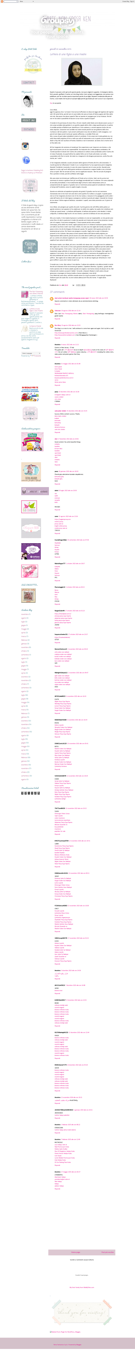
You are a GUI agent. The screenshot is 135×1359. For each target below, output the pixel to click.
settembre (25, 655)
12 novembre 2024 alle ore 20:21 (71, 1097)
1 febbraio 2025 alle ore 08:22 (70, 1125)
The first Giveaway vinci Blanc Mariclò (36, 293)
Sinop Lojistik (59, 915)
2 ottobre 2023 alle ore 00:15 (75, 587)
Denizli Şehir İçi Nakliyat (62, 850)
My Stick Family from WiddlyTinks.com (82, 1287)
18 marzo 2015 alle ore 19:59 (98, 298)
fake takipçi (58, 1181)
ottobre (24, 651)
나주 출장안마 (69, 350)
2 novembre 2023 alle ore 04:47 (78, 673)
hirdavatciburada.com (61, 375)
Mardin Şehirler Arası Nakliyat (64, 924)
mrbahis (57, 444)
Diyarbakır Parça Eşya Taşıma (63, 920)
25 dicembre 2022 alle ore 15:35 (77, 411)
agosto (23, 618)
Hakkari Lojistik (59, 948)
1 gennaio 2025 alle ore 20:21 (83, 1110)
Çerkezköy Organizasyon (62, 917)
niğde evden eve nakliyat (62, 684)
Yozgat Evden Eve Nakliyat (63, 710)
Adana (57, 569)
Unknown (58, 311)
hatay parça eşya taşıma (62, 620)
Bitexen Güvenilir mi (61, 825)
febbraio (24, 640)
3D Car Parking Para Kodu (63, 1162)
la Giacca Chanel (35, 326)
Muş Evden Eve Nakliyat (62, 755)
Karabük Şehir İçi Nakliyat (63, 950)
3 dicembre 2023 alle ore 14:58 (71, 970)
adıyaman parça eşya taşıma (63, 618)
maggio (23, 629)
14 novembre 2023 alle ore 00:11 (78, 873)
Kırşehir (57, 550)
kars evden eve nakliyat (62, 661)
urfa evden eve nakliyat (62, 652)
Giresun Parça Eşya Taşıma (63, 734)
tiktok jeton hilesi (60, 382)
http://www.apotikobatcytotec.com (66, 333)
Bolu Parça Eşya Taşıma (62, 792)
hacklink (57, 446)
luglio (23, 622)
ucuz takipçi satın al (61, 1145)
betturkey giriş (59, 477)
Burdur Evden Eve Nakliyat (63, 762)
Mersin (57, 592)
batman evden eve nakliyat (63, 680)
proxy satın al (59, 524)
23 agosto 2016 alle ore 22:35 (70, 325)
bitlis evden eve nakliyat (62, 678)
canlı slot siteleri (60, 429)
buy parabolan (59, 827)
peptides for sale (60, 831)
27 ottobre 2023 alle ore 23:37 (78, 634)
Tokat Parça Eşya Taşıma (62, 864)
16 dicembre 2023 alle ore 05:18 (77, 1065)
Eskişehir (57, 566)
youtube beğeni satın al (62, 1179)
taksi (56, 462)
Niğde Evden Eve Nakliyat (63, 861)
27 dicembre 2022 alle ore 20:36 (68, 439)
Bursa (56, 590)
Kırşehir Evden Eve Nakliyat (63, 857)
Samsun (57, 545)
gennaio (24, 644)
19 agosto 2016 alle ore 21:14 (70, 311)
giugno (23, 625)
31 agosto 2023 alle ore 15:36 (68, 516)
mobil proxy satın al (61, 528)
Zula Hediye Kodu (60, 1160)
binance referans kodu (62, 1010)
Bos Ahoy (58, 325)
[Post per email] (73, 285)
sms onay (58, 399)
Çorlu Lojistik (59, 883)
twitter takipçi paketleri (62, 1115)
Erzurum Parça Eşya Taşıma (63, 961)
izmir (56, 594)
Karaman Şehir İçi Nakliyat (63, 878)
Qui (51, 103)
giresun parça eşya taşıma (63, 622)
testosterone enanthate (62, 820)
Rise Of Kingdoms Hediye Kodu (65, 1151)
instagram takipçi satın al (62, 395)
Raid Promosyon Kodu (62, 1147)
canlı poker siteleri (60, 411)
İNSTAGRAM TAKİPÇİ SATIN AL (64, 373)
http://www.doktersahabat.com (65, 335)
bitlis (56, 502)
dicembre (24, 677)
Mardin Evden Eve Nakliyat (63, 749)
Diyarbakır (58, 543)
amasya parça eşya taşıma (63, 616)
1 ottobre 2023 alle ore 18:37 (75, 563)
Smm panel (58, 367)
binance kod (58, 990)
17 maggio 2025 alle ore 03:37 (70, 1172)
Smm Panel (58, 369)
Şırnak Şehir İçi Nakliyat (62, 781)
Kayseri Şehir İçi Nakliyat (62, 788)
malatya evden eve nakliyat (63, 654)
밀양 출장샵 (88, 350)
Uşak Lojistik (59, 816)
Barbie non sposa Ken (38, 8)
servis (56, 380)
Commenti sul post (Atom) (85, 1260)
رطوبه (57, 976)
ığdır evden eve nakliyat (62, 676)
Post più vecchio (107, 1252)
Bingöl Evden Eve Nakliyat (63, 729)
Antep (57, 547)
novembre (24, 614)
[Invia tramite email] (77, 285)
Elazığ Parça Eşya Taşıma (62, 848)
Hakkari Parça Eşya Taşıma (63, 783)
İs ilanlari (57, 371)
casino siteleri (59, 397)
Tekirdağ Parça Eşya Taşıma (63, 704)
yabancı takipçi (59, 1186)
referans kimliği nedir (61, 1005)
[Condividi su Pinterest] (84, 285)
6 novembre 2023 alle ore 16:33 (76, 696)
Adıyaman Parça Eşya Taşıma (63, 822)
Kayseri (57, 573)
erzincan (57, 498)
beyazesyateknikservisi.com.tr (64, 378)
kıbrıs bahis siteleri (60, 416)
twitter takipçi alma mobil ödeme (65, 1130)
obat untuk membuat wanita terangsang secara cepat (72, 298)
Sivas (56, 571)
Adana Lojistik (59, 952)
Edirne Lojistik (59, 725)
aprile (23, 633)
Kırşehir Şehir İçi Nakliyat (62, 751)
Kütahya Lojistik (60, 760)
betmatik (57, 420)
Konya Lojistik (59, 785)
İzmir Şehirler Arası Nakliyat (63, 887)
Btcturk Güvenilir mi (61, 926)
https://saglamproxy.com (63, 519)
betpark (57, 425)
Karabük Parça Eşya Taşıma (63, 797)
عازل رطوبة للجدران (61, 973)
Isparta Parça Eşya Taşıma (62, 753)
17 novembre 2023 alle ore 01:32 (78, 938)
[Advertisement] (82, 1233)
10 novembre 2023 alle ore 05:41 (77, 743)
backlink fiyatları (60, 853)
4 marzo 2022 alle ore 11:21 (70, 344)
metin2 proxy (59, 522)
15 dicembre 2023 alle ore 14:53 (76, 1000)
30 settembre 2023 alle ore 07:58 (78, 540)
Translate (37, 356)
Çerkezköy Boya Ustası (62, 913)
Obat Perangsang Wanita (69, 313)
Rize (56, 597)
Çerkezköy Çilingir (60, 799)
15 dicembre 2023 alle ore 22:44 (79, 1032)
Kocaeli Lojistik (59, 911)
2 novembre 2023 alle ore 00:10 (78, 649)
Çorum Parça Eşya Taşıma (62, 706)
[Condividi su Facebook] (83, 285)
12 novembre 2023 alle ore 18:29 (77, 776)
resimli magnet (59, 1007)
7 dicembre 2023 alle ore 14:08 (75, 985)
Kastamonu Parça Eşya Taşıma (64, 846)
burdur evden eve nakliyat (63, 656)
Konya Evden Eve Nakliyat (63, 894)
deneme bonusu (60, 427)
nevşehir (57, 500)
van (56, 493)
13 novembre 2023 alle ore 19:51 (79, 841)
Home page (75, 1252)
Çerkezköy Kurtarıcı (61, 766)
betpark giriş (58, 479)
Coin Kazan (58, 1156)
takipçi (57, 1184)
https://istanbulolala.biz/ (62, 637)
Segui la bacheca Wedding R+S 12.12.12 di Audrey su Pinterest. (32, 171)
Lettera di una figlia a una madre (36, 310)
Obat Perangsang (88, 313)
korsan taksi (58, 448)
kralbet (57, 418)
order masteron (60, 818)
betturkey (58, 423)
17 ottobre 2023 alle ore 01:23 (75, 611)
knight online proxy (61, 526)
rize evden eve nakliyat (62, 682)
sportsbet (58, 453)
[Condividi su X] (81, 285)
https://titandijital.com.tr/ (63, 614)
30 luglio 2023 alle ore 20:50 (68, 490)
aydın (56, 496)
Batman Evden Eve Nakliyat (63, 764)
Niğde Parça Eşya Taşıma (62, 701)
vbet (56, 439)
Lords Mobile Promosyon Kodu (65, 1158)
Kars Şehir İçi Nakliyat (61, 954)
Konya (57, 552)
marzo (23, 636)
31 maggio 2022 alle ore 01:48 (70, 364)
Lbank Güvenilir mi (60, 956)
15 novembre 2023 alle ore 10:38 (78, 906)
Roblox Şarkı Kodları (61, 1149)
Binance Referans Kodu (62, 855)
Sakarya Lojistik (59, 959)
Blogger (78, 1345)
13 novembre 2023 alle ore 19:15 (76, 808)
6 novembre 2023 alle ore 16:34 (77, 720)
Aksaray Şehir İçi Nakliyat (62, 892)
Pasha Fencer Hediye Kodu (63, 1153)
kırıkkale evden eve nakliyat (63, 659)
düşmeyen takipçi (60, 1177)
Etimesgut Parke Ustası (62, 813)
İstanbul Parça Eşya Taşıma (63, 922)
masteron (58, 829)
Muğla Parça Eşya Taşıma (62, 732)
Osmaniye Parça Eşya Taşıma (63, 896)
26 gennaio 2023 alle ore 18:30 (68, 471)
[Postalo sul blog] (79, 285)
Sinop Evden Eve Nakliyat (62, 708)
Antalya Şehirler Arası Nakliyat (64, 790)
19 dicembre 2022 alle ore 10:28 (69, 392)
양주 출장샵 (72, 352)
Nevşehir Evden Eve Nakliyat (63, 727)
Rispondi (57, 304)
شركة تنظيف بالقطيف (62, 1100)
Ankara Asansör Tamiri (61, 859)
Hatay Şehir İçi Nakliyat (62, 757)
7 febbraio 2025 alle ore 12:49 (70, 1139)
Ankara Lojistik (59, 943)
